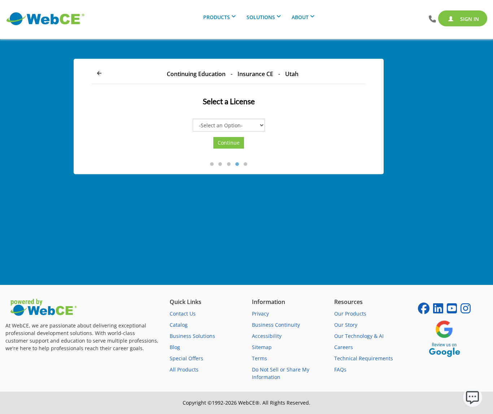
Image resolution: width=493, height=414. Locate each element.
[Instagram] (466, 310)
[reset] (99, 73)
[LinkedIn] (438, 310)
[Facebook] (423, 310)
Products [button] (216, 17)
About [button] (300, 17)
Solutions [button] (261, 17)
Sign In (469, 19)
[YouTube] (452, 310)
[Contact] (432, 19)
